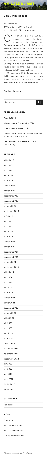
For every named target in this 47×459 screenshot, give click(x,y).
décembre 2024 (11, 252)
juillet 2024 (9, 272)
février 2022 (9, 384)
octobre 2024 (10, 262)
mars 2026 (8, 180)
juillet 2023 (9, 318)
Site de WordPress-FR (14, 436)
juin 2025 (8, 221)
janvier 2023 (9, 343)
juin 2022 (8, 364)
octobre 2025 (10, 206)
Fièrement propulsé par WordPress (18, 453)
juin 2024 (8, 277)
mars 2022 (8, 379)
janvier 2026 (9, 191)
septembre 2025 (11, 211)
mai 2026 (8, 170)
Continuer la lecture (12, 91)
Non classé (8, 405)
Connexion (8, 420)
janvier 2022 (9, 389)
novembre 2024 (11, 257)
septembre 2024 (11, 267)
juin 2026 (8, 165)
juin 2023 (8, 323)
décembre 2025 (11, 196)
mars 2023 (8, 338)
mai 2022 (8, 369)
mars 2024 (8, 293)
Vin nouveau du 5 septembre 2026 (19, 123)
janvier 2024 (9, 303)
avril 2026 (8, 175)
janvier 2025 (9, 247)
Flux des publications (13, 425)
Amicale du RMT (19, 3)
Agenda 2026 (10, 118)
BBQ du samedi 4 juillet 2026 (16, 128)
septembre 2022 (11, 359)
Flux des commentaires (14, 430)
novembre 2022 (11, 354)
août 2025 (8, 216)
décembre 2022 (11, 349)
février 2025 (9, 242)
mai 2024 (8, 282)
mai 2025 (8, 226)
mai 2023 (8, 328)
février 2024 (9, 298)
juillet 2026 (9, 160)
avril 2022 (8, 374)
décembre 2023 (11, 308)
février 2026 (9, 186)
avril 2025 (8, 231)
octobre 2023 (10, 313)
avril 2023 (8, 333)
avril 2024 (8, 287)
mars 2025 (8, 236)
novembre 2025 (11, 201)
